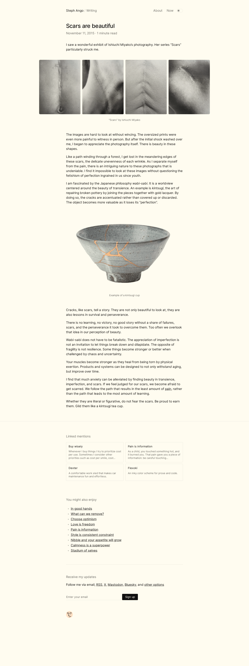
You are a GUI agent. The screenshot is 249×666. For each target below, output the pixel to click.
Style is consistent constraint (92, 535)
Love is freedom (83, 524)
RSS (99, 585)
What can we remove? (87, 514)
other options (154, 585)
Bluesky (130, 585)
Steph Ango (75, 11)
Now (170, 11)
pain (168, 389)
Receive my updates (81, 577)
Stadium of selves (84, 550)
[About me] (69, 617)
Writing (91, 11)
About (157, 11)
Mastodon (115, 585)
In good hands (81, 509)
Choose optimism (84, 519)
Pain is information (84, 530)
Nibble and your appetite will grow (96, 540)
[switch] (180, 10)
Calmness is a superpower (90, 545)
